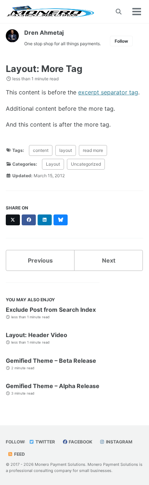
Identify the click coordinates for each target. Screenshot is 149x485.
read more (93, 150)
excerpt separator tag (108, 92)
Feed (19, 454)
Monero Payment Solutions (60, 464)
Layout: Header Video (36, 335)
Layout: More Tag (44, 68)
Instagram (118, 441)
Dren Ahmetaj (44, 32)
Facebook (80, 441)
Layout (53, 164)
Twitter (44, 441)
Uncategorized (86, 164)
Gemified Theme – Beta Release (51, 360)
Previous (40, 260)
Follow (121, 41)
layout (65, 150)
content (40, 150)
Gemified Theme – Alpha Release (52, 386)
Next (108, 260)
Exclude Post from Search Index (51, 309)
